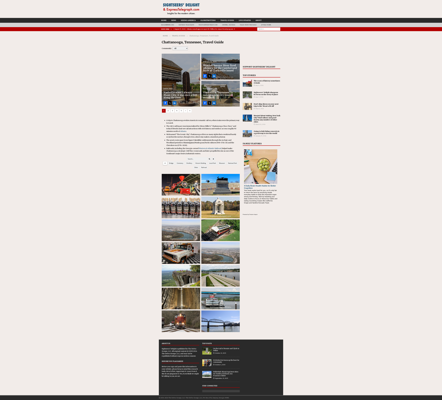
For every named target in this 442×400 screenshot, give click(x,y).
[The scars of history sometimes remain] (247, 83)
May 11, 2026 (260, 108)
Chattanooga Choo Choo (181, 185)
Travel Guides (227, 20)
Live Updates (245, 20)
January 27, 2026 (261, 136)
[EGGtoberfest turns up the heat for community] (206, 362)
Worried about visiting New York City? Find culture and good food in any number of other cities (267, 119)
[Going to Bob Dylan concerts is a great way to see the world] (247, 133)
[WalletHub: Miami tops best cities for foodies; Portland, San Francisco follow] (206, 374)
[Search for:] (268, 29)
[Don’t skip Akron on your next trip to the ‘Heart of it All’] (247, 106)
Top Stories (249, 75)
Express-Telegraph (186, 25)
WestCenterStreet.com (208, 25)
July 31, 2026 (259, 85)
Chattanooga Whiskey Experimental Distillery (181, 207)
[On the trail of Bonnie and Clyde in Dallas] (206, 351)
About (259, 20)
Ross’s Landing (220, 276)
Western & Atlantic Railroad (210, 148)
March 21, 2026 (260, 124)
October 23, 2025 (220, 353)
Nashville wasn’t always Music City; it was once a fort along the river (180, 95)
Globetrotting (208, 20)
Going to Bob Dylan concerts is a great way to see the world (266, 132)
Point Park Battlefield (220, 253)
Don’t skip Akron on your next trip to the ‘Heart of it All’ (266, 105)
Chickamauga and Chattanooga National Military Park (220, 207)
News (173, 20)
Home (163, 20)
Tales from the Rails (248, 25)
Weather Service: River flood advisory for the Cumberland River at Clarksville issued (220, 68)
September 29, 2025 (221, 378)
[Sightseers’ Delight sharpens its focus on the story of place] (247, 94)
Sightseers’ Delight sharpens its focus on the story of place (266, 93)
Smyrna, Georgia (228, 25)
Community (166, 48)
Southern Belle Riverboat (220, 298)
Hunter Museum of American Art (181, 230)
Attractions (266, 25)
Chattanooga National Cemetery (220, 185)
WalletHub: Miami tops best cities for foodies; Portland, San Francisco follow (225, 374)
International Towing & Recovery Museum (181, 253)
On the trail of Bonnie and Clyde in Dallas (226, 349)
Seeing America (188, 20)
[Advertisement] (261, 48)
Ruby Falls (181, 298)
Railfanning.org (167, 25)
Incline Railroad (220, 230)
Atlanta (183, 131)
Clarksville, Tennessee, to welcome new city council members (218, 95)
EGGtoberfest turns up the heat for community (226, 361)
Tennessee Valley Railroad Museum (181, 321)
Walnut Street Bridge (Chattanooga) (220, 321)
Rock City (181, 276)
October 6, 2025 (220, 365)
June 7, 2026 (259, 97)
